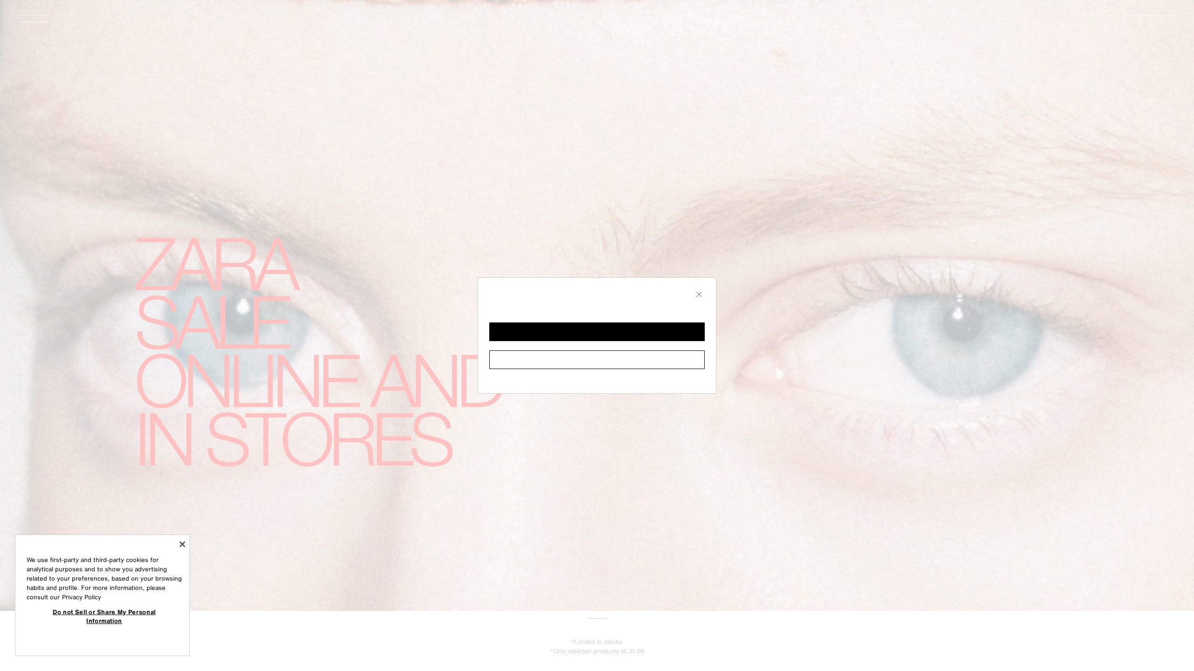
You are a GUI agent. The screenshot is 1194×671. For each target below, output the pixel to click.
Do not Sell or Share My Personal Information (104, 616)
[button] (597, 331)
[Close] (182, 544)
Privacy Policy (81, 597)
